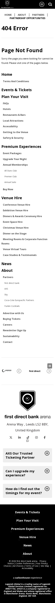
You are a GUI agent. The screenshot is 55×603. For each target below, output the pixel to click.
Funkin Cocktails (12, 306)
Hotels (7, 109)
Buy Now (8, 189)
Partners (38, 14)
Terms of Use (31, 565)
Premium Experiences (21, 146)
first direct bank (11, 283)
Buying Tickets (11, 318)
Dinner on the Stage (15, 233)
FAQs (6, 103)
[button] (19, 371)
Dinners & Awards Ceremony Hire (22, 216)
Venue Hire (11, 197)
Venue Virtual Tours (14, 249)
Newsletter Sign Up (14, 330)
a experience (27, 577)
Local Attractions (13, 120)
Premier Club (10, 176)
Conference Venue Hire (16, 204)
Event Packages (12, 153)
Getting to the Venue (15, 132)
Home (8, 14)
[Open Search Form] (50, 4)
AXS (6, 288)
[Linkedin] (19, 437)
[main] (27, 183)
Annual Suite (10, 182)
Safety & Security (13, 137)
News (6, 263)
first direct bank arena (7, 4)
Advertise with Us (13, 313)
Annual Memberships (15, 164)
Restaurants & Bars (14, 114)
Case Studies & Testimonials (20, 255)
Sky (6, 294)
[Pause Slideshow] (49, 365)
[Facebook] (45, 437)
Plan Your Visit (14, 96)
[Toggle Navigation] (41, 4)
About (22, 14)
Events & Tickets (16, 89)
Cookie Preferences (25, 563)
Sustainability (11, 336)
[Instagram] (36, 437)
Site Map (45, 565)
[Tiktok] (28, 437)
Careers (7, 324)
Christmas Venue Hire (16, 227)
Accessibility (10, 126)
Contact (7, 342)
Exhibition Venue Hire (15, 210)
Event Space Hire (13, 221)
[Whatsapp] (27, 440)
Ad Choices (18, 565)
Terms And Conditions (16, 81)
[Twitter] (10, 437)
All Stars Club (10, 170)
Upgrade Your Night (15, 159)
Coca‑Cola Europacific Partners (19, 300)
